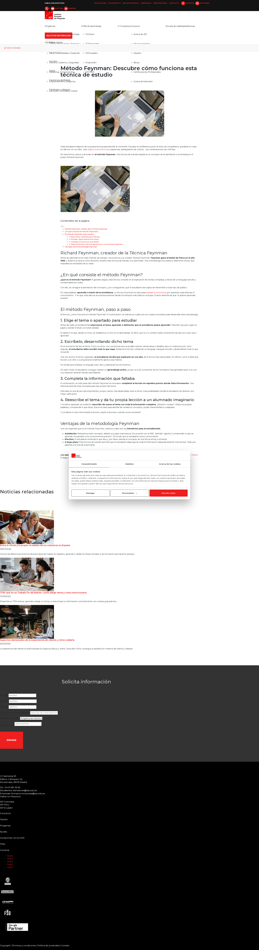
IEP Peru (4, 804)
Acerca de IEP (140, 34)
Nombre (4, 695)
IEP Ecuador (6, 808)
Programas (50, 26)
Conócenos (134, 26)
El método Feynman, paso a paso (79, 234)
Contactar (4, 850)
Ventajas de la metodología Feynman (81, 247)
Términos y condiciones (24, 945)
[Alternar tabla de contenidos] (62, 226)
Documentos (115, 3)
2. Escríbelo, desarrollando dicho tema (84, 239)
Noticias (191, 26)
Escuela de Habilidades (176, 26)
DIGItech (90, 34)
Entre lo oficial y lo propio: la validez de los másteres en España (35, 545)
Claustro (4, 819)
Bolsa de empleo (131, 3)
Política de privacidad (48, 945)
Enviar (11, 740)
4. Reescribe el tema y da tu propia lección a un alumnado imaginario (96, 244)
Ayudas (3, 832)
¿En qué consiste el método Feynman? (81, 231)
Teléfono (4, 707)
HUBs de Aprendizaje (91, 26)
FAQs (2, 844)
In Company (123, 26)
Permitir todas (168, 493)
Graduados (146, 3)
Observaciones (7, 725)
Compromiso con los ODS (12, 838)
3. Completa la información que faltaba (84, 242)
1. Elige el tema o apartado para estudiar (84, 237)
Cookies (65, 945)
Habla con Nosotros (54, 3)
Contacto (174, 3)
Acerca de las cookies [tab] (170, 464)
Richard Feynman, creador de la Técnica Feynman (86, 229)
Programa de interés (9, 718)
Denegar (90, 493)
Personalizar (128, 493)
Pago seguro (100, 3)
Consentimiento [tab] (89, 464)
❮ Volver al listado (12, 48)
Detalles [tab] (129, 464)
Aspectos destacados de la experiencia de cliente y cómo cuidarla (37, 640)
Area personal (160, 3)
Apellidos (4, 701)
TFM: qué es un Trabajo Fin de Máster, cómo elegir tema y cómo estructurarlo (43, 592)
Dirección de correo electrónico (15, 713)
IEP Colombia (7, 801)
